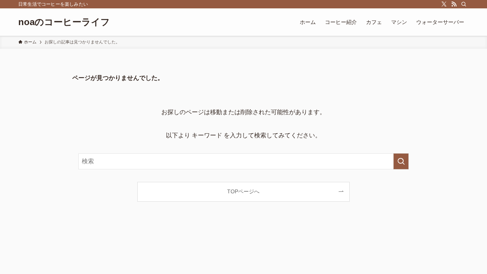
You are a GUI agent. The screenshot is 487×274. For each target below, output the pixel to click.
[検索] (464, 4)
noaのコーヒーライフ (64, 22)
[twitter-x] (444, 4)
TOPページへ (243, 191)
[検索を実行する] (401, 161)
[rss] (454, 4)
